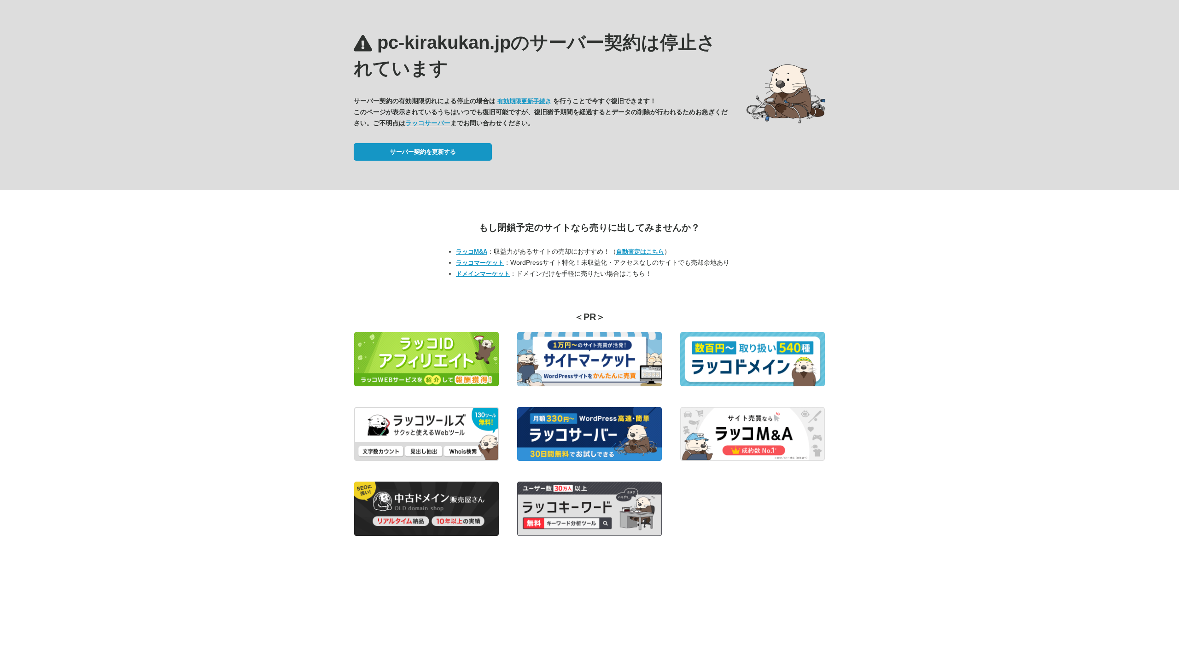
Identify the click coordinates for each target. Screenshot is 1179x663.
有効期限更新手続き (524, 101)
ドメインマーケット (483, 273)
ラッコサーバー (427, 123)
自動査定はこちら (640, 251)
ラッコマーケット (480, 262)
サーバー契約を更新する (423, 151)
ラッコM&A (471, 251)
